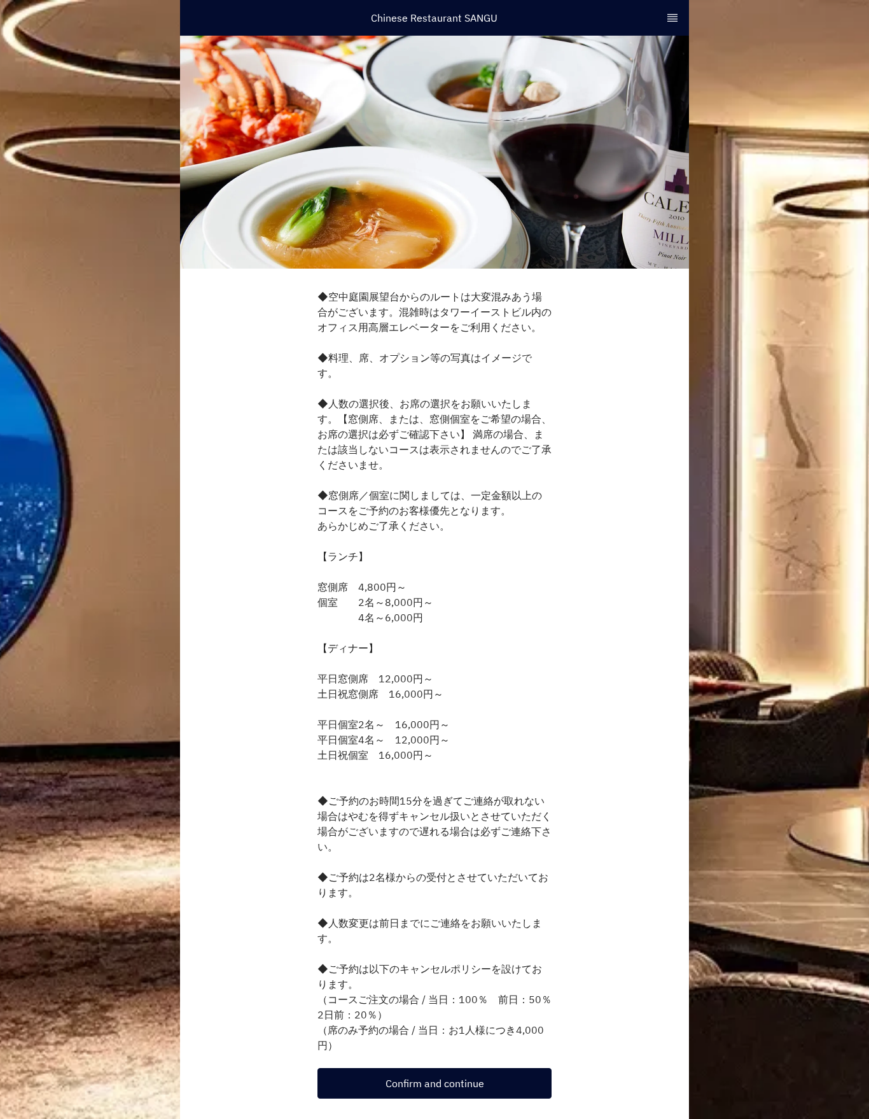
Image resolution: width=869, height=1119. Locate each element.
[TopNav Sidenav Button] (672, 17)
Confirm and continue (435, 1083)
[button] (434, 1083)
